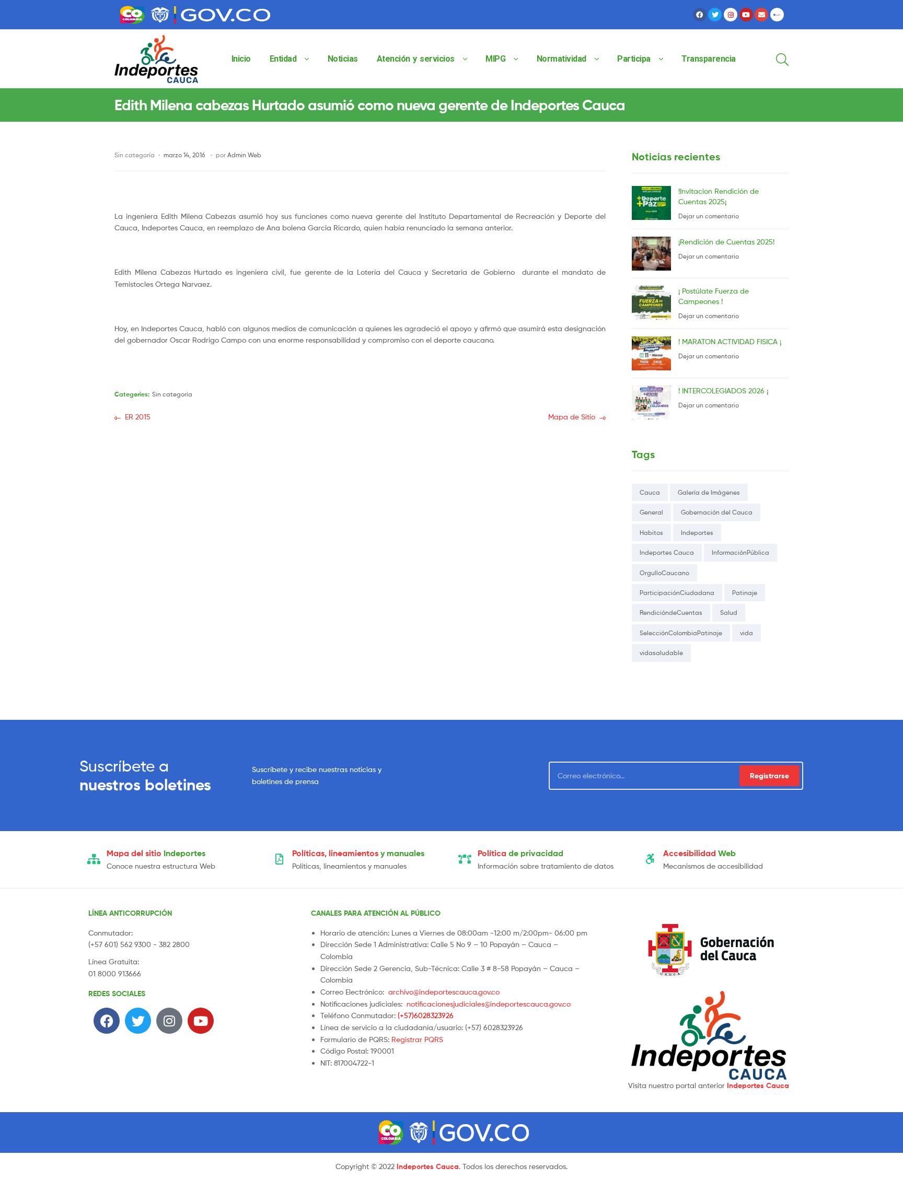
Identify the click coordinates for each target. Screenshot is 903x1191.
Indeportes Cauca (667, 552)
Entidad (283, 59)
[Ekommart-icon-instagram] (730, 14)
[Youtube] (746, 14)
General (651, 512)
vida (746, 633)
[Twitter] (715, 14)
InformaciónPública (740, 552)
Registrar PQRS (417, 1039)
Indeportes (697, 532)
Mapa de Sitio (571, 416)
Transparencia (708, 59)
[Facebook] (700, 14)
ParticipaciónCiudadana (677, 593)
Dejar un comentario (708, 216)
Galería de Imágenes (709, 492)
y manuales (358, 853)
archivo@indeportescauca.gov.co (444, 991)
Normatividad (561, 59)
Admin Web (244, 155)
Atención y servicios (416, 59)
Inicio (241, 59)
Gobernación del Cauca (716, 512)
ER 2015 (137, 416)
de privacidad (520, 853)
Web (699, 853)
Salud (728, 612)
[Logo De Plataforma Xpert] (777, 14)
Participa (634, 59)
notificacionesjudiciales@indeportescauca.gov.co (489, 1003)
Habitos (651, 532)
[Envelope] (761, 14)
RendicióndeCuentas (671, 612)
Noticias (343, 59)
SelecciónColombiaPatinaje (681, 633)
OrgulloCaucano (664, 573)
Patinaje (744, 593)
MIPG (495, 59)
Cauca (650, 492)
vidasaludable (661, 653)
